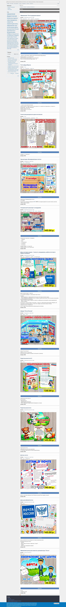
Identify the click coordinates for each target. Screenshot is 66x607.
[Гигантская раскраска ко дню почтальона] (38, 133)
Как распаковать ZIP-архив (12, 60)
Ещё (18, 49)
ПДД (10, 48)
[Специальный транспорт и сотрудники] (32, 222)
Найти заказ (10, 9)
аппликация (13, 34)
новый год (32, 18)
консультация (14, 39)
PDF (34, 201)
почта (21, 11)
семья (8, 43)
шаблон (8, 48)
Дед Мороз (37, 18)
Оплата (20, 3)
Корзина (9, 8)
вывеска (15, 44)
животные (16, 42)
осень (16, 23)
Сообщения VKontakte (11, 599)
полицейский (29, 211)
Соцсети (28, 3)
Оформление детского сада (29, 17)
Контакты (31, 3)
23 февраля (16, 35)
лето (8, 38)
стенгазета (9, 39)
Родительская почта (25, 407)
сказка (15, 43)
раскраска (33, 117)
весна (8, 29)
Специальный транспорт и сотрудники (30, 207)
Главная (8, 3)
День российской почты (26, 500)
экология (8, 45)
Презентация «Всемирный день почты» (30, 159)
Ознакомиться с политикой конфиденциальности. (14, 606)
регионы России (14, 29)
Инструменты (16, 3)
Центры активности (30, 6)
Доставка (11, 3)
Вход (58, 3)
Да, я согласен (56, 603)
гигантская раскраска (26, 117)
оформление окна (12, 25)
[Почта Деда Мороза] (38, 84)
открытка (11, 45)
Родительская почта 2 (26, 358)
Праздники (24, 3)
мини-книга (12, 43)
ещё (18, 75)
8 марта (16, 38)
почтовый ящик (37, 256)
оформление (24, 18)
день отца (8, 47)
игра (11, 18)
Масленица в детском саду (12, 68)
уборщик (39, 211)
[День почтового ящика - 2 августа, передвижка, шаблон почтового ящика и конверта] (38, 272)
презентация (27, 162)
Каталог (25, 6)
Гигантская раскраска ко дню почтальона (31, 114)
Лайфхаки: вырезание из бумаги (13, 67)
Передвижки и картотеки (28, 161)
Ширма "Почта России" (26, 311)
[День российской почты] (38, 519)
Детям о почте (24, 455)
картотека (9, 30)
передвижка (27, 256)
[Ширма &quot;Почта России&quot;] (38, 330)
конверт (32, 256)
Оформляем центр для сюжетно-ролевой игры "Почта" (34, 550)
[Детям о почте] (38, 474)
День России (14, 36)
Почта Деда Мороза (25, 65)
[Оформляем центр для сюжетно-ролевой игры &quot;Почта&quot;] (38, 570)
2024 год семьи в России (12, 71)
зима (8, 20)
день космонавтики (13, 47)
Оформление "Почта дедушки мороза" (30, 15)
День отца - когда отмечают (12, 59)
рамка (17, 43)
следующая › (12, 73)
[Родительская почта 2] (38, 377)
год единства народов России (13, 46)
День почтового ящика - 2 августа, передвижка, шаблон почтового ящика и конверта (37, 253)
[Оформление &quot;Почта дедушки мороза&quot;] (38, 34)
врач (33, 211)
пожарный (24, 211)
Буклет (13, 38)
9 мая (17, 44)
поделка (15, 18)
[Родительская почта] (38, 427)
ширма (23, 314)
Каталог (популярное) (11, 7)
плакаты (9, 36)
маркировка (11, 44)
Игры (25, 116)
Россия (8, 44)
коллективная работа (12, 27)
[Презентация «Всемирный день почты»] (38, 178)
